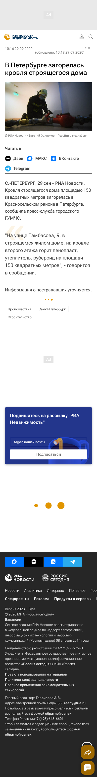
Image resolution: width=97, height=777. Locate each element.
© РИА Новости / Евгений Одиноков (30, 135)
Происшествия (20, 309)
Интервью (55, 590)
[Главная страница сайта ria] (5, 37)
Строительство (20, 317)
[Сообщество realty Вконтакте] (53, 562)
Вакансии (13, 619)
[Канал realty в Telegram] (72, 562)
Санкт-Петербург (52, 309)
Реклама (41, 599)
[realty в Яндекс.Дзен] (33, 562)
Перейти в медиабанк (72, 135)
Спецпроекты (17, 599)
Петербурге (71, 204)
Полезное (77, 590)
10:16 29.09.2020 (19, 49)
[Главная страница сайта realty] (30, 37)
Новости (12, 590)
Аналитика (33, 590)
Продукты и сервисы (72, 599)
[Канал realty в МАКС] (14, 562)
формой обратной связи (51, 713)
